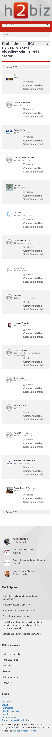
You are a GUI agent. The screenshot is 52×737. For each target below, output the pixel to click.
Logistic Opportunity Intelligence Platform (22, 634)
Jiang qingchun (20, 350)
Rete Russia (8, 665)
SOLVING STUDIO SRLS (24, 461)
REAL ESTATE (20, 405)
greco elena (19, 268)
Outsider (21, 720)
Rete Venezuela (10, 677)
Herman (17, 295)
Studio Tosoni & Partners (24, 488)
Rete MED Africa (10, 660)
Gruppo (5, 720)
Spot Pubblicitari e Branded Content (20, 610)
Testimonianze (9, 717)
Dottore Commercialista (24, 158)
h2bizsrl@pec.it (20, 730)
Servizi (5, 705)
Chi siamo (7, 701)
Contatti (30, 720)
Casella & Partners (22, 103)
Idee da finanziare (10, 711)
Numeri (13, 720)
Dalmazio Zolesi (20, 130)
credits (32, 730)
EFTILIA (17, 213)
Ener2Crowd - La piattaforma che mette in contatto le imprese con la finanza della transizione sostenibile (22, 625)
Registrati (6, 714)
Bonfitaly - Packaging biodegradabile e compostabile (21, 597)
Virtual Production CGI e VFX (16, 605)
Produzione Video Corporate (16, 616)
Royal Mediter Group (23, 433)
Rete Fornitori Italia (12, 654)
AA (15, 75)
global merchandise (22, 240)
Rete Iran (7, 671)
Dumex (17, 185)
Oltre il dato (19, 378)
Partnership (7, 708)
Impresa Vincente (21, 323)
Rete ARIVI (8, 683)
